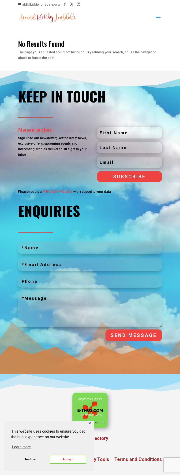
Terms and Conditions (138, 460)
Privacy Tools (94, 460)
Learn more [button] (21, 447)
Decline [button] (30, 459)
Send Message (134, 335)
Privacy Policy (58, 192)
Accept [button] (68, 459)
